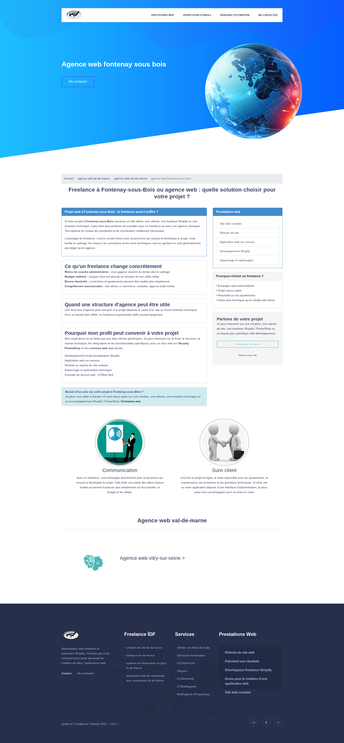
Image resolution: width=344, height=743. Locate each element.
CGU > (114, 723)
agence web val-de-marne (130, 178)
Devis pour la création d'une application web (246, 681)
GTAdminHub (185, 678)
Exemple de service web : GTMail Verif (89, 374)
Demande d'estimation (235, 15)
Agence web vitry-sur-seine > (152, 558)
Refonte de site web (240, 652)
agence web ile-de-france (93, 178)
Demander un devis (247, 344)
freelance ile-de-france (140, 655)
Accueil (68, 178)
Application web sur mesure (82, 360)
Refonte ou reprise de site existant (86, 365)
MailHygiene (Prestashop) (193, 694)
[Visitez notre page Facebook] (264, 722)
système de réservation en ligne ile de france (146, 666)
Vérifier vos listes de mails (193, 647)
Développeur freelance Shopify (248, 670)
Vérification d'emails (197, 15)
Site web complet (230, 223)
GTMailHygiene (186, 686)
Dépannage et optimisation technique (88, 370)
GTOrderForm (186, 663)
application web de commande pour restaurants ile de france (145, 678)
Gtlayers (182, 671)
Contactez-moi (131, 401)
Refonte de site (229, 232)
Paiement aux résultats (242, 661)
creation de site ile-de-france (144, 647)
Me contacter (268, 15)
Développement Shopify (235, 251)
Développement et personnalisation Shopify (92, 355)
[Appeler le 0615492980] (252, 722)
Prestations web (162, 15)
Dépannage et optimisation (237, 260)
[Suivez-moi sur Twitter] (276, 722)
